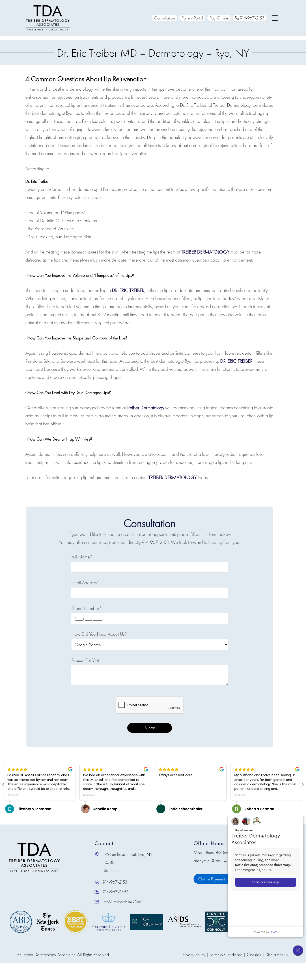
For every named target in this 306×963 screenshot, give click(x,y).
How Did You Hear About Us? (99, 634)
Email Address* (85, 582)
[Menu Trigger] (275, 18)
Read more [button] (13, 795)
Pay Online (219, 18)
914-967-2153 (252, 18)
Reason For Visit (85, 660)
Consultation (164, 18)
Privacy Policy (194, 954)
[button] (302, 784)
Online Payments (212, 879)
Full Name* (82, 557)
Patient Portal (192, 18)
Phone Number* (86, 608)
